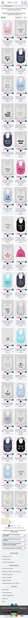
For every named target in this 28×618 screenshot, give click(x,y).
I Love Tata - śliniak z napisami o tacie (8, 209)
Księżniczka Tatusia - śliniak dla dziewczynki (20, 376)
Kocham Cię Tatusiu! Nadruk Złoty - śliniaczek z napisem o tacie (21, 294)
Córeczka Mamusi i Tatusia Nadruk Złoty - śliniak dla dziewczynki (20, 126)
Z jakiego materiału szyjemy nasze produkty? (11, 539)
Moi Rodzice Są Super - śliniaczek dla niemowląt (7, 458)
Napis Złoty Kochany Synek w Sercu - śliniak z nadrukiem (21, 513)
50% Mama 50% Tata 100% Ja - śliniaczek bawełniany (21, 70)
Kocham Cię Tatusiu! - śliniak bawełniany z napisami (7, 294)
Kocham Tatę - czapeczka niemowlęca (8, 349)
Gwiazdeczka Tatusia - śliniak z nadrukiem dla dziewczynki (20, 182)
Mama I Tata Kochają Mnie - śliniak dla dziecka (8, 430)
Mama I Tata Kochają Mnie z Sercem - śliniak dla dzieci (20, 431)
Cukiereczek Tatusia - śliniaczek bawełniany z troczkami (20, 154)
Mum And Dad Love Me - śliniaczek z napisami (21, 458)
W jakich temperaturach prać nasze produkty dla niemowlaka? (12, 544)
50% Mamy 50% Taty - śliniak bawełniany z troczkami (20, 98)
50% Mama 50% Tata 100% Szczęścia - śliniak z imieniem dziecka (7, 98)
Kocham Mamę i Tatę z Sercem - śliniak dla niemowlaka (7, 322)
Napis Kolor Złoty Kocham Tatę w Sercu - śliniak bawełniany (7, 513)
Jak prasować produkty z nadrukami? (12, 548)
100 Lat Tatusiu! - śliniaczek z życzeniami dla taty (7, 70)
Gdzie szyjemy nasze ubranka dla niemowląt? (11, 535)
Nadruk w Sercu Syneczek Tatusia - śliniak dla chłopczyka (8, 485)
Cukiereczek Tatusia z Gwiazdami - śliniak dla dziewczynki (7, 182)
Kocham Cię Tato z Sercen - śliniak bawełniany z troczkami (20, 239)
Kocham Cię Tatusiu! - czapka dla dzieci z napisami (21, 267)
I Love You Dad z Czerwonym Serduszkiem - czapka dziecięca (8, 239)
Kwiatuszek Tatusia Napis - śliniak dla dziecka (8, 404)
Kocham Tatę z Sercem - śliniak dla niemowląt (21, 41)
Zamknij (14, 613)
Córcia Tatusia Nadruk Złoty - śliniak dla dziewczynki (7, 42)
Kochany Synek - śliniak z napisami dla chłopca (21, 349)
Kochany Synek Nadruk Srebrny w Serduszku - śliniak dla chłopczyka (7, 377)
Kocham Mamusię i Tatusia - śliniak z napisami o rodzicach (21, 322)
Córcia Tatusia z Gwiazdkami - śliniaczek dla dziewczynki (7, 126)
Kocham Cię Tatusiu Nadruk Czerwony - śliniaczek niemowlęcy (7, 267)
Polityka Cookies (23, 608)
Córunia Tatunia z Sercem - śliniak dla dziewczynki (7, 153)
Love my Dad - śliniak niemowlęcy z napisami (20, 404)
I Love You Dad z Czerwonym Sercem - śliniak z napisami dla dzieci (21, 210)
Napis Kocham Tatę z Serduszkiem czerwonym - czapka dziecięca (21, 485)
